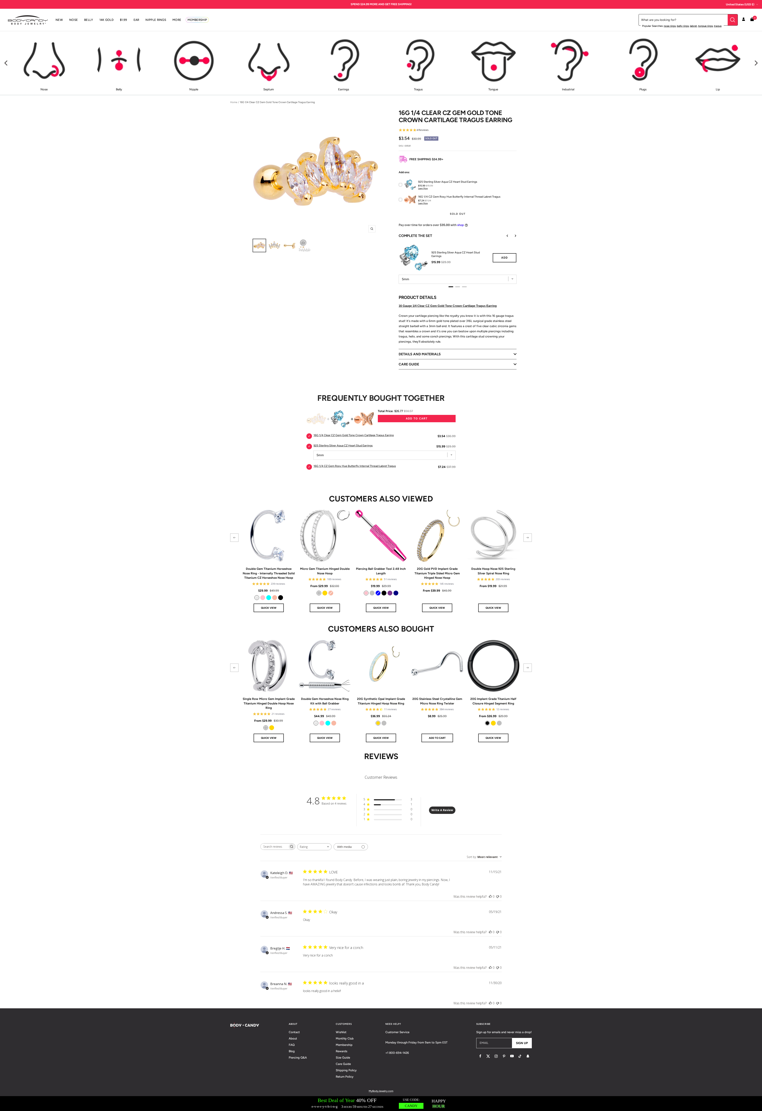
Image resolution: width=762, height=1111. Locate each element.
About (293, 1038)
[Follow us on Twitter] (488, 1056)
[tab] (450, 286)
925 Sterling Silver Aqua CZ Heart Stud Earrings (455, 254)
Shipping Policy (346, 1070)
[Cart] (752, 20)
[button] (234, 537)
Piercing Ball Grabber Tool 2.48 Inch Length (381, 571)
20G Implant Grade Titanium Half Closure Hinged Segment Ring (493, 701)
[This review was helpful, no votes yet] (490, 896)
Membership (344, 1045)
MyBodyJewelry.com (381, 1091)
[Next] (755, 63)
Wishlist (341, 1032)
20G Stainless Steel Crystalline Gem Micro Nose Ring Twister (437, 701)
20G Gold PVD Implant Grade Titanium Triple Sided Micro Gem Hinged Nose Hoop (437, 573)
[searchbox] (274, 846)
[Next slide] (513, 236)
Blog (292, 1051)
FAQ (292, 1045)
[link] (256, 597)
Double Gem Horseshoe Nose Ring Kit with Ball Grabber (325, 701)
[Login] (743, 19)
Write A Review (442, 810)
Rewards (341, 1051)
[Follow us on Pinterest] (504, 1056)
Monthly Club (345, 1038)
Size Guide (343, 1057)
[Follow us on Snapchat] (528, 1056)
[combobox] (314, 846)
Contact (294, 1032)
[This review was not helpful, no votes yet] (497, 896)
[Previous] (6, 63)
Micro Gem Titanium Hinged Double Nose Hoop (325, 571)
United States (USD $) (740, 4)
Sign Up (522, 1043)
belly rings (683, 25)
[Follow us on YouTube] (512, 1056)
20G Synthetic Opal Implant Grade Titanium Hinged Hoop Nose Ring (381, 701)
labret (693, 25)
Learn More (423, 188)
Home (233, 102)
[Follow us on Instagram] (496, 1056)
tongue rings (705, 25)
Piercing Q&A (298, 1057)
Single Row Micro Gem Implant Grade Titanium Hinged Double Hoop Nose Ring (269, 703)
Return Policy (344, 1076)
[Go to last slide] (505, 236)
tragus (718, 25)
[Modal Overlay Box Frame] (381, 1103)
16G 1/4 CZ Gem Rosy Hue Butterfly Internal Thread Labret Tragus (355, 466)
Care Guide (343, 1064)
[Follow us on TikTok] (520, 1056)
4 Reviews (423, 130)
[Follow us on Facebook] (480, 1056)
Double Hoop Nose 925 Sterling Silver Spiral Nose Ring (493, 571)
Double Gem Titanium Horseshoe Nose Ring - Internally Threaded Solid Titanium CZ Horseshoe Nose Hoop (269, 573)
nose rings (670, 25)
